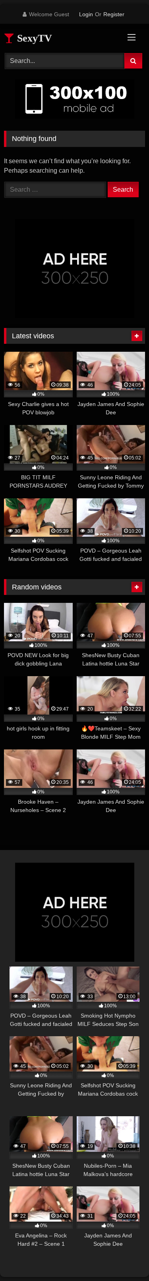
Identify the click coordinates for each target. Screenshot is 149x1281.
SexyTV (33, 38)
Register (113, 14)
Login (86, 14)
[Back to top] (124, 1257)
